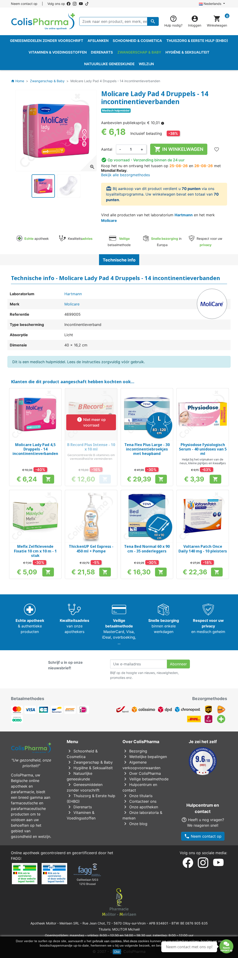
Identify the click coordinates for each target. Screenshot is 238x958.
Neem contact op (24, 4)
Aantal (106, 149)
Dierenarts (79, 807)
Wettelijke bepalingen (144, 756)
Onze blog (134, 823)
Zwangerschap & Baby (90, 762)
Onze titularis (137, 795)
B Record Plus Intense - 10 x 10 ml (91, 447)
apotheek (36, 238)
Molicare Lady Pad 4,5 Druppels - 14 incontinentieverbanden (35, 449)
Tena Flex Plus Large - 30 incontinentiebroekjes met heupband (147, 449)
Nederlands (212, 4)
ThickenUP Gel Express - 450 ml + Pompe (91, 548)
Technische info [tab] (119, 259)
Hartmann (184, 215)
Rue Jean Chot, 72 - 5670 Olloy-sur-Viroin (114, 923)
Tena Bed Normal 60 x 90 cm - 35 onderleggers (147, 548)
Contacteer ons (139, 801)
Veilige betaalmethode (145, 779)
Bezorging (134, 751)
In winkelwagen (178, 149)
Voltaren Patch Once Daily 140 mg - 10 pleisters (202, 548)
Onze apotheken (140, 807)
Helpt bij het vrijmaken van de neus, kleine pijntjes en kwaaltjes (203, 461)
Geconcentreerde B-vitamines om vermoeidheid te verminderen (91, 457)
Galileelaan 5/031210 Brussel (87, 882)
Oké (117, 952)
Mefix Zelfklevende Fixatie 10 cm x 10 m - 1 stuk (35, 551)
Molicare (109, 220)
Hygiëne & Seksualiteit (90, 767)
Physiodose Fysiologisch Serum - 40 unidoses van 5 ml (203, 449)
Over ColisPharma (141, 773)
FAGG (16, 858)
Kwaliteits (79, 238)
